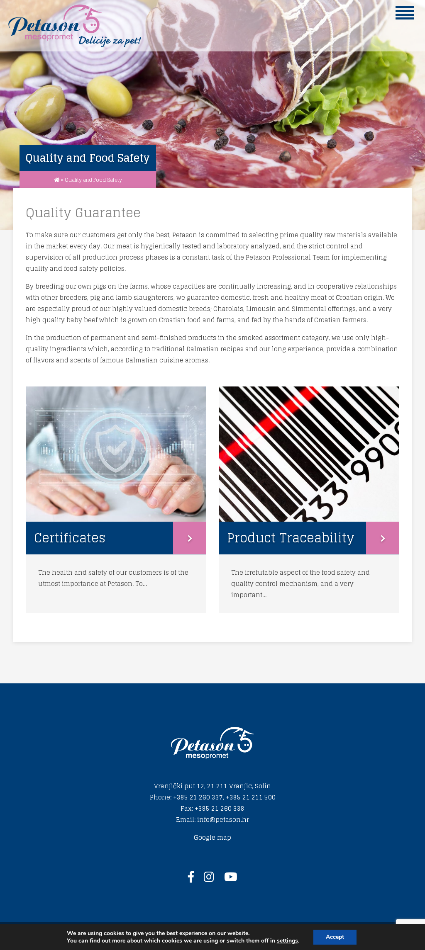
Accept (335, 937)
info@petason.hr (223, 819)
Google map (212, 837)
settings (287, 941)
